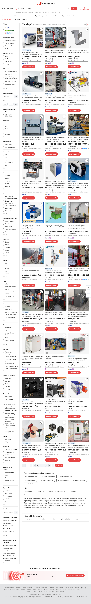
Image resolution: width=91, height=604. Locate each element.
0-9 (24, 519)
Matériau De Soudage (31, 484)
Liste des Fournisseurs (21, 19)
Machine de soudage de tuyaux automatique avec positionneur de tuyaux (77, 95)
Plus (25, 495)
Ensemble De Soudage (66, 476)
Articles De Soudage (63, 480)
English (17, 589)
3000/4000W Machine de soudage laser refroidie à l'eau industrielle (77, 359)
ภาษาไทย (40, 591)
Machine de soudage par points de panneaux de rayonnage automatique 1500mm (32, 139)
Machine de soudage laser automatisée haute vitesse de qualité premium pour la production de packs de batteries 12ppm (55, 97)
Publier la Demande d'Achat (75, 575)
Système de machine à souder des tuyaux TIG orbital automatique (31, 270)
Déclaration (18, 587)
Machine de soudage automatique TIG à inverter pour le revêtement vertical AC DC (78, 270)
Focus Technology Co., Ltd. (44, 594)
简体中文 (23, 589)
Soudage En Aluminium (31, 476)
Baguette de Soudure (8, 548)
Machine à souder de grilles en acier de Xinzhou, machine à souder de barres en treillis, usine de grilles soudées (78, 139)
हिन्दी (35, 591)
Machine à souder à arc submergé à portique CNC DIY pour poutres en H (55, 313)
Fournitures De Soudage (46, 480)
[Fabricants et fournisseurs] (45, 3)
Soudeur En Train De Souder (34, 12)
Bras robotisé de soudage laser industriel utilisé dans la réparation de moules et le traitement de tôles (78, 227)
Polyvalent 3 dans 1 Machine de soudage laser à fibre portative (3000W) (76, 401)
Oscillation (73, 491)
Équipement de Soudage (9, 545)
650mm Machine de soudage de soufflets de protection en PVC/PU (54, 226)
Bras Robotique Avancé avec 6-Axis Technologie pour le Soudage (32, 446)
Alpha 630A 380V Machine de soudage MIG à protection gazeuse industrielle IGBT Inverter (55, 401)
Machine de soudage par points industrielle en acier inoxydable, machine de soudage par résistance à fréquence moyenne (55, 272)
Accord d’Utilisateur (27, 587)
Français (40, 589)
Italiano (64, 589)
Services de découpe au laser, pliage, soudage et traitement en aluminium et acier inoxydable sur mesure (78, 52)
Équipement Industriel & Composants (9, 559)
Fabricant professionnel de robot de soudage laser (54, 357)
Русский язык (71, 589)
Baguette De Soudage (79, 480)
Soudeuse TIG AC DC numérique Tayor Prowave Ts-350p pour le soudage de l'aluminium (32, 358)
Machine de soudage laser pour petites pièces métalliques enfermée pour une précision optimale (78, 446)
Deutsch (52, 589)
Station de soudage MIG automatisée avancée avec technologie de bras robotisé (55, 52)
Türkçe (45, 591)
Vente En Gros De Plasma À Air (57, 491)
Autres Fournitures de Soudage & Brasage (9, 554)
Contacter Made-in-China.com (56, 587)
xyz (77, 519)
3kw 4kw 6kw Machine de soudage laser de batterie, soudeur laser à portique (31, 183)
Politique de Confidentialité (40, 587)
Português (58, 589)
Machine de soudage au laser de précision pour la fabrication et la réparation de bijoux (31, 227)
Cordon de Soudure (8, 551)
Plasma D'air (53, 12)
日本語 (34, 589)
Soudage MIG (46, 12)
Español (46, 589)
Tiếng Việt (51, 591)
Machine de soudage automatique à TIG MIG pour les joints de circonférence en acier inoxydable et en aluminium (55, 139)
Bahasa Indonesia (60, 591)
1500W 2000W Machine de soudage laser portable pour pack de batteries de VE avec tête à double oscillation (78, 314)
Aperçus (77, 587)
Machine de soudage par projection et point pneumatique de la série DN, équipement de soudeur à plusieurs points (32, 315)
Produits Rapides (69, 587)
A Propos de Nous (9, 587)
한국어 (78, 589)
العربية (83, 589)
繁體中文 (29, 589)
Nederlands (29, 591)
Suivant (58, 465)
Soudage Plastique (30, 480)
